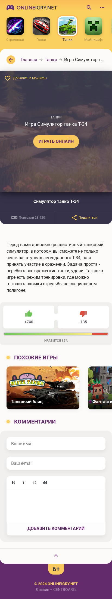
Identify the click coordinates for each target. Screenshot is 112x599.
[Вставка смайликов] (34, 482)
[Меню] (102, 7)
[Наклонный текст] (23, 482)
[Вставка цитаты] (45, 482)
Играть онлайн (56, 141)
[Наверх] (56, 556)
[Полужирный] (13, 482)
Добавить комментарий (56, 528)
